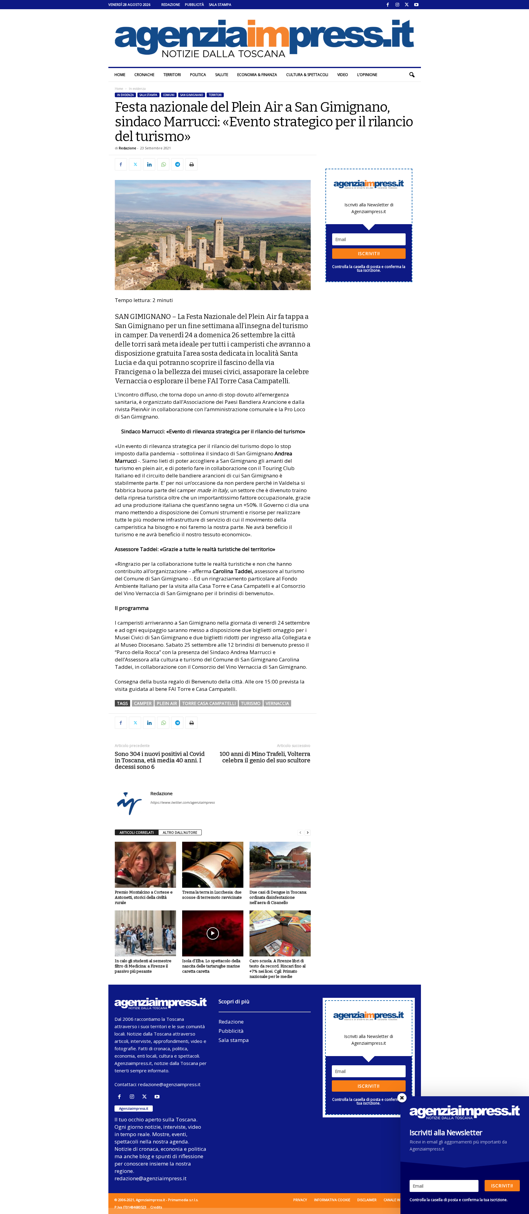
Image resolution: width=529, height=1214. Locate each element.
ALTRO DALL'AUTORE (180, 832)
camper (143, 703)
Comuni (168, 95)
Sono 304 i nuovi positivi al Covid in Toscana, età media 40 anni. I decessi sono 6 (160, 760)
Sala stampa (220, 4)
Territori (172, 74)
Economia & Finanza (257, 74)
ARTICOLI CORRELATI (137, 832)
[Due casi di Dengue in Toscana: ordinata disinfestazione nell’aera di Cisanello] (280, 865)
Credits (156, 1207)
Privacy (300, 1199)
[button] (411, 75)
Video (342, 74)
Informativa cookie (332, 1199)
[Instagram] (397, 4)
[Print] (191, 164)
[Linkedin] (149, 164)
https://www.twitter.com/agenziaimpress (182, 802)
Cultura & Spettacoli (307, 74)
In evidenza (125, 95)
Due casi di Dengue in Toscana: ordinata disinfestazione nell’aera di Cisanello (278, 897)
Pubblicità (194, 4)
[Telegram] (177, 164)
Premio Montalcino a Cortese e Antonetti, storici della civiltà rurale (144, 897)
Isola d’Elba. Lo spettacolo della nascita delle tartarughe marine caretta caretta (211, 966)
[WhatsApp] (163, 164)
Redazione (170, 4)
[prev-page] (300, 832)
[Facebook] (388, 4)
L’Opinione (367, 74)
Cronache (144, 74)
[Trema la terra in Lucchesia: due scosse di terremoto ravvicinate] (212, 865)
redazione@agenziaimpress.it (169, 1084)
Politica (198, 74)
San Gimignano (191, 95)
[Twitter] (407, 4)
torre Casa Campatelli (209, 703)
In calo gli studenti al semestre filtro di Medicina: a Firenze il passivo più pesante (143, 966)
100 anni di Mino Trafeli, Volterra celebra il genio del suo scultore (265, 757)
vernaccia (277, 703)
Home (119, 74)
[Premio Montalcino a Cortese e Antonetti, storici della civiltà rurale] (145, 865)
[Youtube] (416, 4)
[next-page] (308, 832)
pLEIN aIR (167, 703)
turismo (251, 703)
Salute (221, 74)
